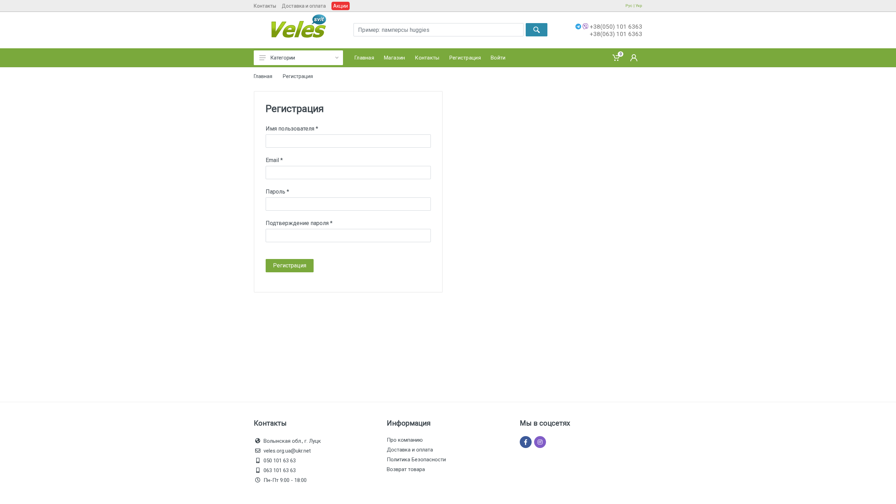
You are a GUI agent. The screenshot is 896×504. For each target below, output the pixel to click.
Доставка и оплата (304, 6)
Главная (263, 76)
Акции (340, 6)
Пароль (277, 191)
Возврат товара (406, 469)
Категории (282, 58)
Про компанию (405, 440)
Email (274, 160)
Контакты (265, 6)
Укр (639, 6)
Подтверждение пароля (299, 223)
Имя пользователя (292, 128)
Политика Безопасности (416, 459)
